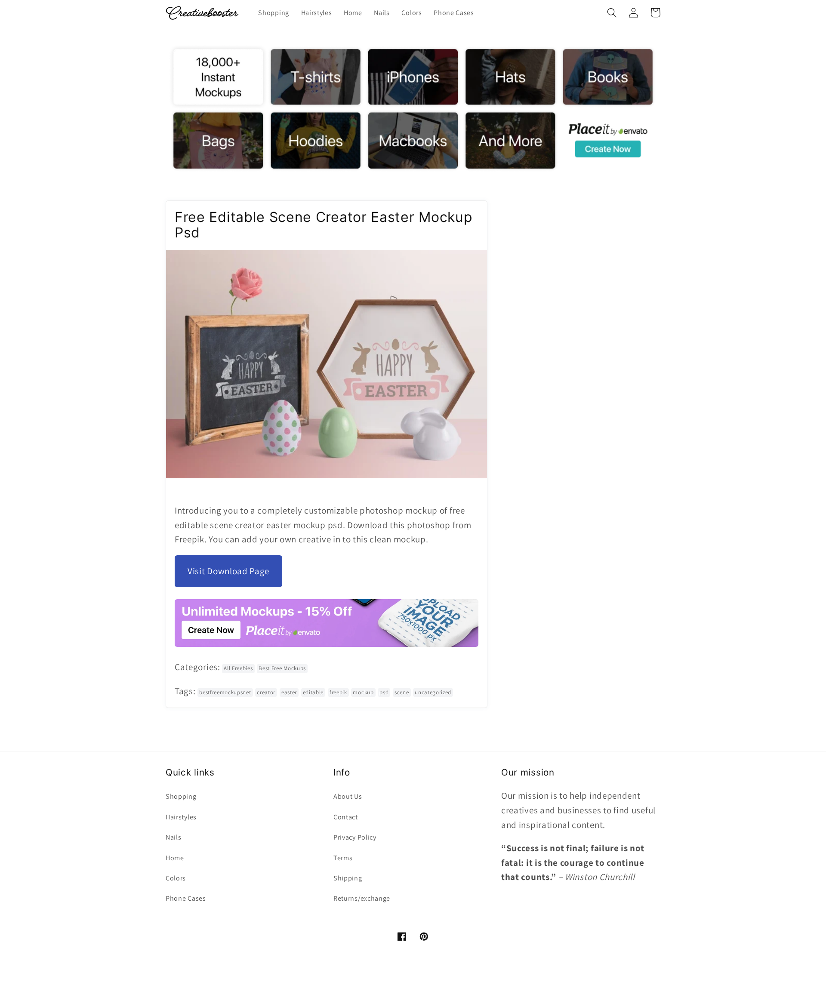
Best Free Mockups (282, 668)
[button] (612, 13)
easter (289, 692)
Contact (345, 817)
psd (383, 692)
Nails (173, 837)
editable (313, 692)
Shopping (181, 796)
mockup (363, 692)
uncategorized (433, 692)
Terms (342, 857)
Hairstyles (181, 817)
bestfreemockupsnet (225, 692)
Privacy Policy (354, 837)
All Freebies (238, 668)
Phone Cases (186, 898)
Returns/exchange (361, 898)
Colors (176, 878)
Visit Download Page (228, 571)
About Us (347, 796)
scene (402, 692)
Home (175, 857)
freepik (338, 692)
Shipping (347, 878)
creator (266, 692)
